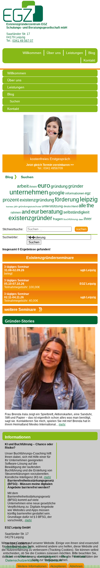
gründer (75, 186)
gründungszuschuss (29, 206)
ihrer (88, 219)
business (9, 207)
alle (82, 205)
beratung (51, 211)
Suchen (15, 101)
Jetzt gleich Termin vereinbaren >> (50, 165)
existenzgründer (30, 218)
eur (35, 211)
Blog (91, 53)
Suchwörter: (10, 237)
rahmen (16, 212)
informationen (74, 193)
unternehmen (28, 192)
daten (81, 219)
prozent (11, 199)
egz (88, 193)
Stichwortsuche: (12, 229)
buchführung (71, 219)
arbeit (23, 186)
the (90, 205)
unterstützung (52, 206)
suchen (81, 229)
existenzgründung (37, 200)
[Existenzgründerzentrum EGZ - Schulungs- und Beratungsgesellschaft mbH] (23, 11)
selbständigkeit (76, 212)
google (57, 192)
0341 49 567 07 (22, 40)
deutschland (71, 206)
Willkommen (32, 53)
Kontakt (89, 60)
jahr (16, 206)
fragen (58, 219)
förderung (67, 199)
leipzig (89, 199)
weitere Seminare (20, 309)
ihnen (33, 186)
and (26, 212)
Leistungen (74, 53)
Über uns (54, 53)
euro (44, 185)
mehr (62, 424)
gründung (59, 186)
